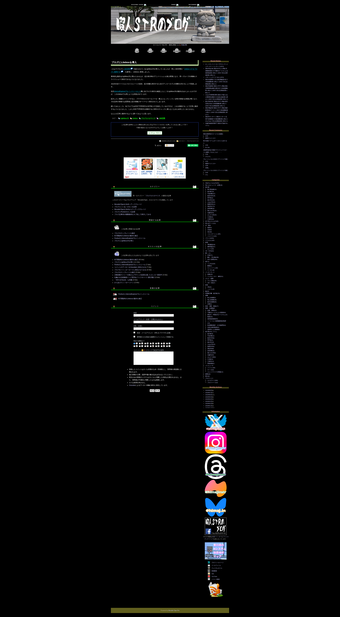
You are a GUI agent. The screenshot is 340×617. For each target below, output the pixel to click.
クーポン (210, 270)
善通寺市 (210, 204)
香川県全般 (210, 189)
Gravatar (132, 385)
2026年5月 (208, 397)
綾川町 (209, 191)
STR (206, 136)
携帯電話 (210, 246)
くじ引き (210, 263)
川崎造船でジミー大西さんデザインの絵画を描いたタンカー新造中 (138, 275)
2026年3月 (208, 401)
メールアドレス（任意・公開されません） (148, 319)
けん (206, 174)
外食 (208, 255)
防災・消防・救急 (210, 306)
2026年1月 (208, 405)
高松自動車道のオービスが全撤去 (213, 134)
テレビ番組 (210, 280)
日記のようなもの (210, 183)
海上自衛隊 (210, 299)
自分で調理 (210, 259)
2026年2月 (208, 403)
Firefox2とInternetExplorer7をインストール (129, 238)
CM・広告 (210, 282)
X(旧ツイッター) (217, 536)
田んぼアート (209, 223)
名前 (135, 313)
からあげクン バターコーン (124, 282)
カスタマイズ (211, 380)
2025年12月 (209, 408)
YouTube (214, 576)
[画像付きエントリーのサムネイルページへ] (150, 50)
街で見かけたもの (210, 221)
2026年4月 (208, 399)
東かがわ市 (210, 210)
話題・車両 (210, 310)
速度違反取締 (211, 319)
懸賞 (208, 266)
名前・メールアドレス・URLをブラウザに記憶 (153, 333)
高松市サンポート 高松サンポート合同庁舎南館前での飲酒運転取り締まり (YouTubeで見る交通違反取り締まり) (216, 119)
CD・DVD (208, 251)
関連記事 (184, 45)
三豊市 (209, 219)
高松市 (209, 206)
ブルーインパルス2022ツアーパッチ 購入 (215, 159)
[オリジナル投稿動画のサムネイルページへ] (163, 50)
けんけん (208, 156)
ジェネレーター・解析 (214, 276)
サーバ (209, 370)
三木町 (209, 217)
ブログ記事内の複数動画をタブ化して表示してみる (132, 214)
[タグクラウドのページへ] (176, 50)
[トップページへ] (137, 50)
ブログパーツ (211, 382)
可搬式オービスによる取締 (215, 312)
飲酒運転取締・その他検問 (215, 325)
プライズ (208, 238)
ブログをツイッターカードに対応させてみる (130, 270)
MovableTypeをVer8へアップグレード (128, 204)
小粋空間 (127, 69)
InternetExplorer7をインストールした (127, 91)
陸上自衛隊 (210, 297)
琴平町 (209, 198)
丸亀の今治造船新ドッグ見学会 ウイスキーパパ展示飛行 (134, 277)
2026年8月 (208, 390)
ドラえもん (208, 240)
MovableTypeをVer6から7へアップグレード (130, 209)
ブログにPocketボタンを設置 (124, 212)
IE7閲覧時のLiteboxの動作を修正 (126, 236)
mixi (213, 573)
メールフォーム (216, 565)
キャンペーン (211, 268)
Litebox (135, 118)
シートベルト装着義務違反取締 (216, 321)
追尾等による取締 (212, 329)
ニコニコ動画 (216, 579)
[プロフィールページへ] (190, 50)
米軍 (208, 304)
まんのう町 (210, 215)
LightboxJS (124, 118)
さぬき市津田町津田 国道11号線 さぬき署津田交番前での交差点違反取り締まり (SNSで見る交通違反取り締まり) (216, 97)
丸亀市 (209, 212)
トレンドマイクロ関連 (214, 372)
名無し (207, 167)
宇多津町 (210, 193)
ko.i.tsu (207, 147)
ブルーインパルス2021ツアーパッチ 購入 (215, 170)
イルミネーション (212, 234)
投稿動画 (214, 571)
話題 (208, 274)
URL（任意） (138, 326)
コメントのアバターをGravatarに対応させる (130, 267)
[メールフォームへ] (203, 50)
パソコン (210, 367)
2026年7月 (208, 392)
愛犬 (206, 376)
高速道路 (210, 363)
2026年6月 (208, 394)
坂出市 (209, 200)
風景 (208, 227)
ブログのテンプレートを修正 (124, 233)
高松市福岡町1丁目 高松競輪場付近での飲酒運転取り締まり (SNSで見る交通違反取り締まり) (216, 82)
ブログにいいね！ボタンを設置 (125, 207)
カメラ (209, 249)
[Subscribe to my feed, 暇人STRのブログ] (215, 597)
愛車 (206, 374)
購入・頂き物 (211, 257)
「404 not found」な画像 (123, 280)
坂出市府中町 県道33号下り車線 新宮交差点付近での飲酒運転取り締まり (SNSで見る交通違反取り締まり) (216, 104)
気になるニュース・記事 (212, 185)
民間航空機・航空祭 (211, 293)
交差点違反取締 (212, 327)
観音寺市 (210, 195)
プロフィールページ (218, 562)
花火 (208, 232)
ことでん (210, 289)
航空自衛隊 (210, 302)
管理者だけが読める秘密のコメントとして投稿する (155, 337)
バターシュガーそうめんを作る (214, 77)
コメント (136, 350)
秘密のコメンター (210, 138)
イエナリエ (210, 236)
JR (208, 287)
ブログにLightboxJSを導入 (124, 241)
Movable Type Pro (173, 610)
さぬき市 (210, 202)
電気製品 (210, 244)
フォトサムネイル (217, 568)
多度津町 (210, 208)
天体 (208, 229)
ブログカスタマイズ (148, 118)
